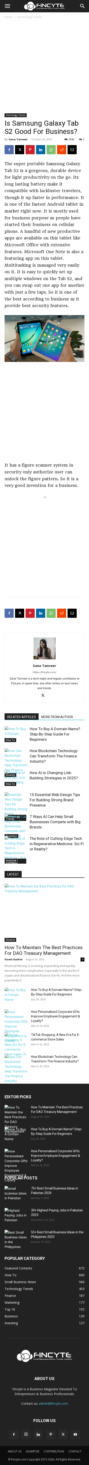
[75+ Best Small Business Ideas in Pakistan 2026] (16, 1193)
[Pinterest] (30, 149)
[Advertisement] (44, 66)
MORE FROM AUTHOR (57, 717)
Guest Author (14, 959)
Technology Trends (29, 17)
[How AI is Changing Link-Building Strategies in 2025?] (16, 778)
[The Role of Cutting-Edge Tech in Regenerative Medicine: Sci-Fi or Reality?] (16, 850)
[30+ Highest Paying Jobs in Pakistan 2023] (16, 1216)
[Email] (72, 149)
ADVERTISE (32, 1451)
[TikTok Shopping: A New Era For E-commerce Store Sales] (16, 1044)
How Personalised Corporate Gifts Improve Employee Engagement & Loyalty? (55, 1016)
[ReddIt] (61, 149)
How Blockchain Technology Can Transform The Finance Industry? (54, 756)
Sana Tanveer (18, 139)
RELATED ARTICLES (21, 717)
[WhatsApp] (51, 149)
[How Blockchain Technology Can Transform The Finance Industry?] (16, 762)
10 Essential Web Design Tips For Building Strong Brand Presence (55, 799)
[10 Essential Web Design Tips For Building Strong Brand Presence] (16, 806)
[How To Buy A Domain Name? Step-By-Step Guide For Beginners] (16, 734)
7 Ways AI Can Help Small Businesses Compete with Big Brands (55, 821)
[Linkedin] (40, 149)
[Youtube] (75, 1434)
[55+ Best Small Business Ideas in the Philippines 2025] (16, 1239)
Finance (10, 939)
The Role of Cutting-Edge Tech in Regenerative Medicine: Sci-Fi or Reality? (57, 843)
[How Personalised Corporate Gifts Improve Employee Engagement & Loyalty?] (16, 1026)
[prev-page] (7, 861)
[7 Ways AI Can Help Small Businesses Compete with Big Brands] (16, 826)
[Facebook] (9, 149)
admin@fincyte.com (53, 1403)
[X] (19, 149)
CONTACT (74, 1451)
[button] (7, 6)
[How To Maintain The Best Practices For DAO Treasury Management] (44, 913)
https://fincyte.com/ (44, 672)
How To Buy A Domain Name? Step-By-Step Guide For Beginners (55, 734)
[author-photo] (44, 659)
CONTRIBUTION (54, 1451)
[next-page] (15, 861)
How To (10, 740)
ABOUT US (14, 1451)
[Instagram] (26, 1434)
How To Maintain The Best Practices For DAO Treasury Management (44, 950)
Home (9, 17)
